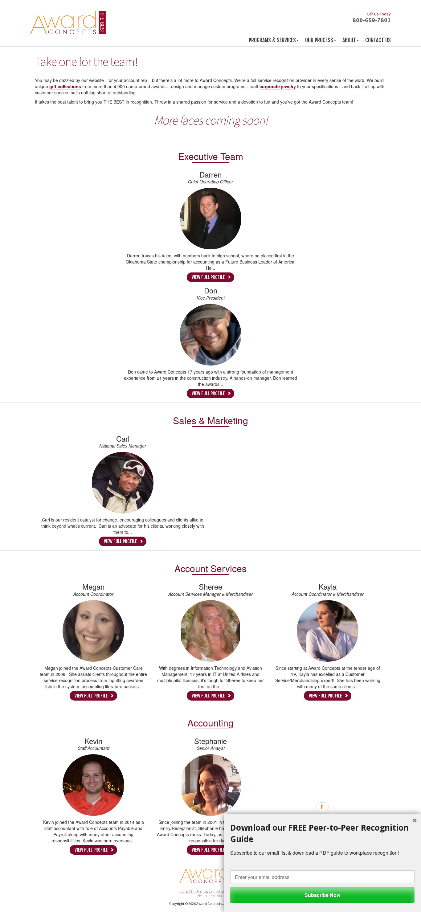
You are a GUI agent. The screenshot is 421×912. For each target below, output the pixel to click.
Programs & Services (272, 40)
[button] (322, 833)
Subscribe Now (322, 894)
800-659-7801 (372, 17)
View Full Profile (208, 277)
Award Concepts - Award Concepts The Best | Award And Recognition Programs (68, 22)
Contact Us (378, 40)
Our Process (319, 40)
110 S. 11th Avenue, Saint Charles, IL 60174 (210, 891)
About (349, 40)
